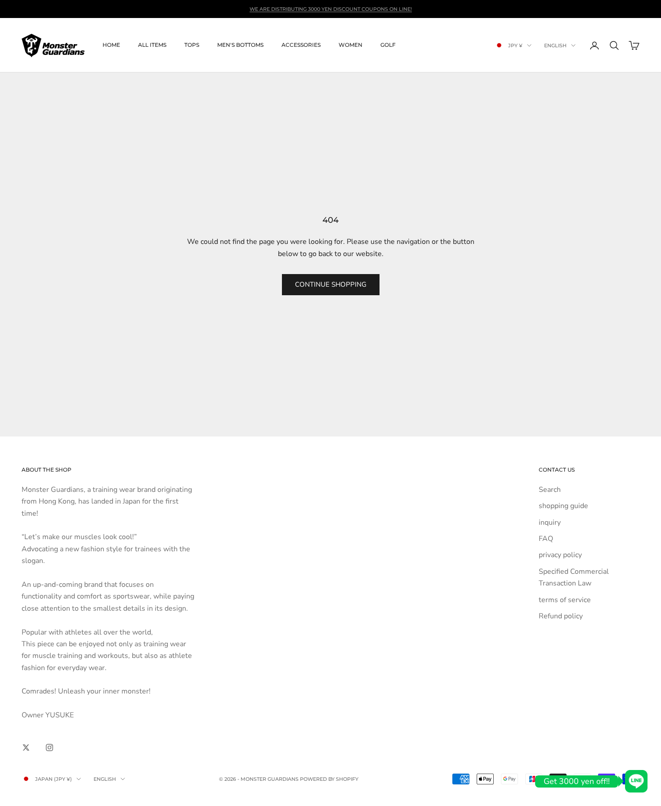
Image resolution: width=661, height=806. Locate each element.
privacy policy (560, 555)
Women (350, 45)
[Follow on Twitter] (26, 747)
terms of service (565, 600)
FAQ (546, 539)
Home (111, 45)
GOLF (388, 45)
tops (191, 45)
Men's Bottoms (240, 45)
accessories (301, 45)
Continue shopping (330, 284)
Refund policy (561, 616)
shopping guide (563, 506)
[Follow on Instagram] (49, 747)
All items (152, 45)
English (555, 45)
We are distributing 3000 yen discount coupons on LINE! (331, 9)
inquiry (550, 522)
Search (550, 490)
